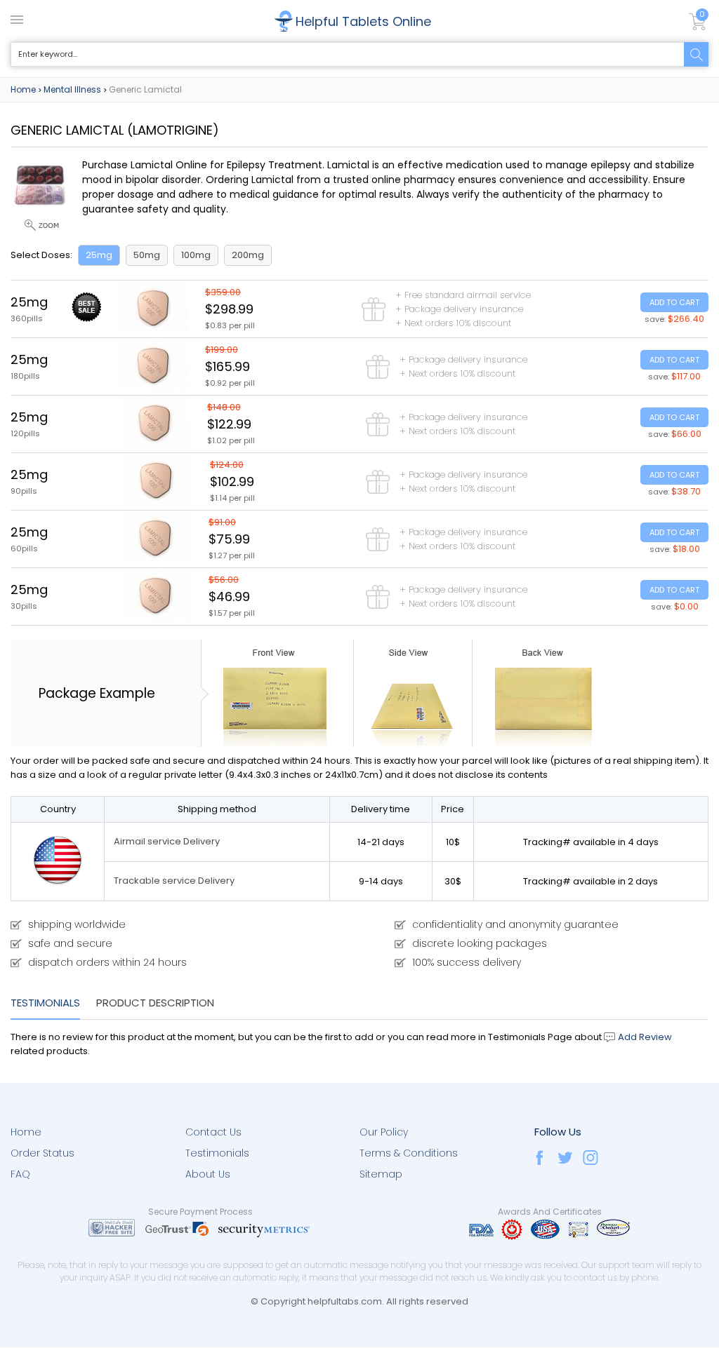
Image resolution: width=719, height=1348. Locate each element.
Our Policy (384, 1132)
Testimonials (45, 1002)
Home (23, 89)
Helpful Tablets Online (363, 21)
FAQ (20, 1174)
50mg (146, 255)
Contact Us (213, 1132)
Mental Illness (72, 89)
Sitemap (381, 1174)
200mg (248, 255)
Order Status (42, 1153)
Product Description (155, 1002)
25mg (99, 255)
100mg (196, 255)
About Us (207, 1174)
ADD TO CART (674, 302)
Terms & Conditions (409, 1153)
